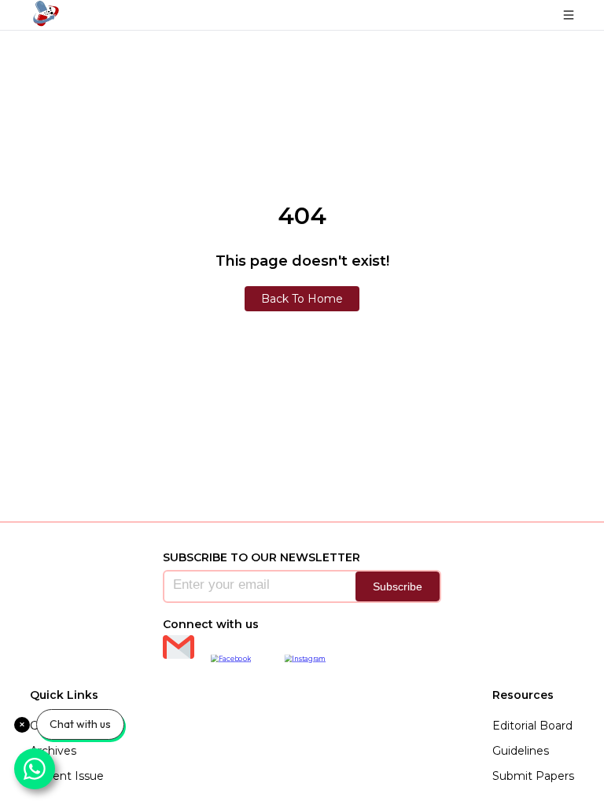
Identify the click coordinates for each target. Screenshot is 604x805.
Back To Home (302, 299)
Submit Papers (533, 776)
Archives (53, 751)
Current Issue (67, 776)
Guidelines (520, 751)
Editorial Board (532, 726)
